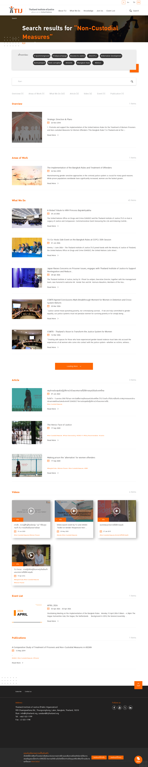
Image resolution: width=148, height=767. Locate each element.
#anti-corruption (54, 62)
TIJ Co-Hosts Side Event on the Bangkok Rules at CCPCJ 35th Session (79, 239)
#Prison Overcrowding (69, 436)
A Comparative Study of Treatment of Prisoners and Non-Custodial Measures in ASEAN (52, 647)
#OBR (86, 468)
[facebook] (114, 708)
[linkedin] (130, 708)
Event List (111, 10)
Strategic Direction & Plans (59, 119)
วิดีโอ (17, 520)
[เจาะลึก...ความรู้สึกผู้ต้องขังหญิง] (31, 511)
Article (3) (74, 93)
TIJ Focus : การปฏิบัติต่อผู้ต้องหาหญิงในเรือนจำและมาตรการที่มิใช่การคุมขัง (31, 571)
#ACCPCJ (93, 55)
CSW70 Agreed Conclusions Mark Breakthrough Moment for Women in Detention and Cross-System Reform (89, 301)
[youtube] (120, 708)
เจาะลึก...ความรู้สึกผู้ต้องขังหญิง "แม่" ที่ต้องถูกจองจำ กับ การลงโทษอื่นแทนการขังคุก (30, 526)
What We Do (75, 10)
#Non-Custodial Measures (54, 404)
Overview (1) (17, 93)
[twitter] (125, 708)
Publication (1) (117, 93)
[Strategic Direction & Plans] (27, 127)
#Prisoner (36, 658)
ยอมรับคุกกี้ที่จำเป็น (99, 757)
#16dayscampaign (60, 55)
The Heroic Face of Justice (59, 424)
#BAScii (98, 62)
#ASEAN (69, 62)
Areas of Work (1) (36, 93)
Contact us (28, 691)
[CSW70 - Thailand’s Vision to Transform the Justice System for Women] (27, 339)
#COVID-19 (80, 436)
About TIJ (62, 10)
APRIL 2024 (52, 605)
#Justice (101, 436)
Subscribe (18, 691)
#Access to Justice (77, 55)
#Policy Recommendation (91, 436)
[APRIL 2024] (27, 613)
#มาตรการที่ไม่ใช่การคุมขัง (121, 535)
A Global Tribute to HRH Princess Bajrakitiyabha (69, 210)
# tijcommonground (42, 55)
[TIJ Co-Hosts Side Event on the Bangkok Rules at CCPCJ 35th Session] (27, 247)
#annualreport (39, 62)
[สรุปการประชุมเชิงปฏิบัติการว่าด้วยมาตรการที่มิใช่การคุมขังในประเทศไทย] (27, 399)
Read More (51, 135)
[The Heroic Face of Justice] (27, 432)
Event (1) (101, 93)
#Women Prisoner (63, 468)
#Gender (59, 535)
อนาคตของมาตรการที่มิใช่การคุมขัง (111, 524)
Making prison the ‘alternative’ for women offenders (71, 457)
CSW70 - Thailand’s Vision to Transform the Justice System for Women (79, 331)
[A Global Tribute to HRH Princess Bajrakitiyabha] (27, 218)
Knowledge (88, 10)
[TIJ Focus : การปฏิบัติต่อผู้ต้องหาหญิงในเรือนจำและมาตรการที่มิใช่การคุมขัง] (31, 555)
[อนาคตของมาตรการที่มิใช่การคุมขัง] (117, 511)
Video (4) (88, 93)
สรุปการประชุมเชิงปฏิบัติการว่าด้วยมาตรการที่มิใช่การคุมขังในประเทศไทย (75, 390)
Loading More (72, 366)
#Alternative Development (111, 55)
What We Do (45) (57, 93)
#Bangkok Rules (83, 62)
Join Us (100, 10)
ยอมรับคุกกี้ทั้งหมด (116, 757)
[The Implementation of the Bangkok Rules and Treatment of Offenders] (27, 175)
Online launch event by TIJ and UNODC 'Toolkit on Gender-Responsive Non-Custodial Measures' (72, 527)
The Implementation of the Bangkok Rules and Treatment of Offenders (79, 167)
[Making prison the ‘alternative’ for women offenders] (27, 465)
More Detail (35, 761)
